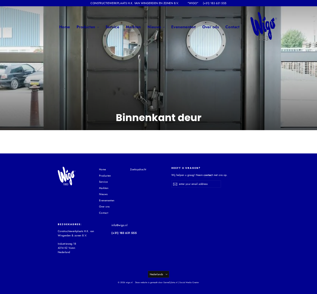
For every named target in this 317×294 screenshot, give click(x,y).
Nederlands (156, 274)
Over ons (210, 27)
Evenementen (183, 27)
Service (112, 27)
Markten (133, 27)
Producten (86, 27)
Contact (232, 27)
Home (64, 27)
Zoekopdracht (138, 169)
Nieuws (154, 27)
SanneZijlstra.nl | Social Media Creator (181, 282)
